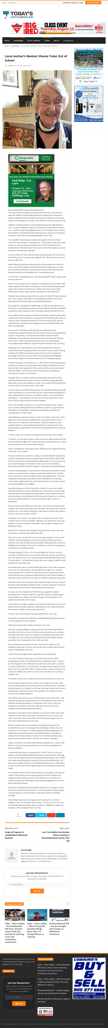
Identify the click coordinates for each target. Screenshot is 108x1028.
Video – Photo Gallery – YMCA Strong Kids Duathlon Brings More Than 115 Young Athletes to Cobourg (37, 930)
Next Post (64, 828)
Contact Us (12, 3)
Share (30, 815)
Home (4, 3)
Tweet (41, 815)
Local (19, 66)
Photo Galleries (33, 40)
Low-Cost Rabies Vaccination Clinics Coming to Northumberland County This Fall (55, 836)
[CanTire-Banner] (58, 28)
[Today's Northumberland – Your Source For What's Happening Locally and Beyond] (18, 15)
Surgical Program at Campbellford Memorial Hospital (16, 835)
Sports (56, 40)
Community (15, 46)
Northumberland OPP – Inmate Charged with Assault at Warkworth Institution (59, 928)
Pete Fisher (26, 850)
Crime (47, 40)
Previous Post (11, 828)
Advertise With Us (93, 2)
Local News (18, 40)
